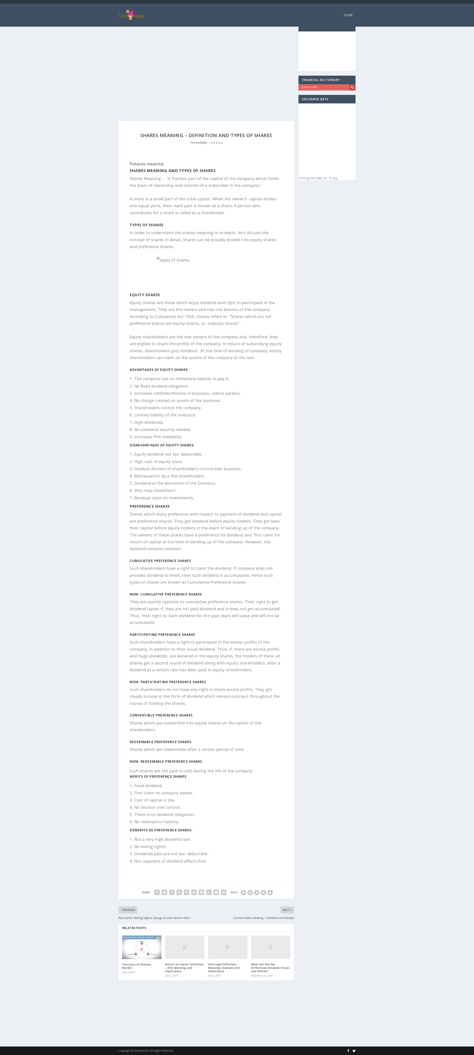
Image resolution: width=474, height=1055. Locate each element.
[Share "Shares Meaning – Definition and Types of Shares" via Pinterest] (186, 892)
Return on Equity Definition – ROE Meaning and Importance (184, 968)
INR (319, 178)
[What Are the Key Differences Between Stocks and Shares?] (270, 947)
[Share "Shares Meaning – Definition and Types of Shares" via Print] (223, 892)
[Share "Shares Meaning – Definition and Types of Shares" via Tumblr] (179, 892)
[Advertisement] (206, 52)
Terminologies (198, 142)
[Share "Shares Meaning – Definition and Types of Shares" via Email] (216, 892)
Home (348, 15)
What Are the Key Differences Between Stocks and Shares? (270, 968)
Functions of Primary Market (136, 966)
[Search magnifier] (352, 87)
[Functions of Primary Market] (141, 947)
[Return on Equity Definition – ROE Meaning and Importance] (184, 947)
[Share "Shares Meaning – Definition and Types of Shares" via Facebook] (157, 892)
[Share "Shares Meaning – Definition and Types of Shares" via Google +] (172, 892)
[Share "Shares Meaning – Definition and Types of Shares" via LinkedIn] (194, 892)
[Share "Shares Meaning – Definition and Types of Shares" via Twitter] (164, 892)
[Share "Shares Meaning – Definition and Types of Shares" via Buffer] (201, 892)
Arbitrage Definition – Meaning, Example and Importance (224, 968)
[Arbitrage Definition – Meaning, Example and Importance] (227, 947)
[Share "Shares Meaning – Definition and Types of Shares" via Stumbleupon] (209, 892)
